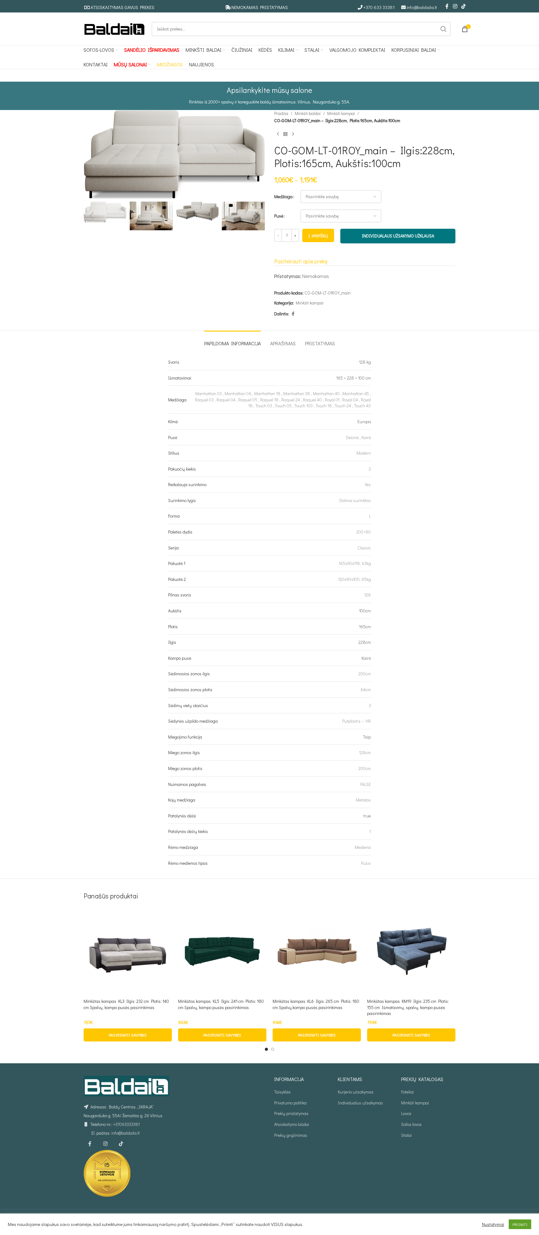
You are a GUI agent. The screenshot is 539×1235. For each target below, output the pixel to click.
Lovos (406, 1113)
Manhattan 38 (296, 393)
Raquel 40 (312, 400)
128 (367, 595)
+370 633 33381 (379, 7)
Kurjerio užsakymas (356, 1092)
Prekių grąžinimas (290, 1135)
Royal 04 (350, 400)
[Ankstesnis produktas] (278, 134)
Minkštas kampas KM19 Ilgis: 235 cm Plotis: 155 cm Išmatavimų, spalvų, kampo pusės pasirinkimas (408, 1007)
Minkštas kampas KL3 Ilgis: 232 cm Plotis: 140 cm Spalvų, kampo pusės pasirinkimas (126, 1004)
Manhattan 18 (267, 393)
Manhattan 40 (326, 393)
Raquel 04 (226, 400)
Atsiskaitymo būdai (291, 1124)
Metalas (363, 800)
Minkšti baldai (308, 113)
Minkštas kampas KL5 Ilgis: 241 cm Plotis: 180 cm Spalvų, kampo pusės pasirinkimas (221, 1004)
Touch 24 (343, 406)
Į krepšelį (318, 235)
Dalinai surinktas (355, 500)
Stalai (406, 1135)
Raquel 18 (269, 400)
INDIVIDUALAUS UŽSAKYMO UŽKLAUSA (398, 236)
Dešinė (352, 437)
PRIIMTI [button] (519, 1224)
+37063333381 (126, 1124)
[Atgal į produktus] (285, 134)
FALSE (365, 784)
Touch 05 (283, 406)
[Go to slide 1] (266, 1049)
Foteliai (407, 1092)
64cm (366, 689)
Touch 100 (303, 406)
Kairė (366, 437)
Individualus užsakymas (360, 1103)
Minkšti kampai (341, 113)
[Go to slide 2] (272, 1049)
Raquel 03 (204, 400)
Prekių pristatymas (291, 1113)
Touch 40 (362, 406)
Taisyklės (282, 1092)
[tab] (232, 340)
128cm (365, 752)
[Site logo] (114, 28)
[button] (91, 216)
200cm (364, 674)
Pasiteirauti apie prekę (301, 261)
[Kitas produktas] (293, 134)
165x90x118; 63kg (355, 563)
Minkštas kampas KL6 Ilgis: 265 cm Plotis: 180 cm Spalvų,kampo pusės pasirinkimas (316, 1004)
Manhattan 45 (355, 393)
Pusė (278, 216)
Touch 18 (324, 406)
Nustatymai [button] (493, 1224)
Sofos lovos (411, 1124)
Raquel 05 (247, 400)
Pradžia (281, 113)
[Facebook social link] (447, 6)
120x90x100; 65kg (354, 579)
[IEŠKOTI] (443, 29)
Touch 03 (263, 406)
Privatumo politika (290, 1103)
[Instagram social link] (455, 6)
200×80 (363, 532)
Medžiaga (283, 196)
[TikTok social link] (463, 6)
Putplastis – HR (356, 721)
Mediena (363, 847)
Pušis (366, 863)
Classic (364, 548)
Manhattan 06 (238, 393)
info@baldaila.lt (422, 7)
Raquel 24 (290, 400)
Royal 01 (332, 400)
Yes (368, 484)
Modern (364, 453)
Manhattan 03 (208, 393)
